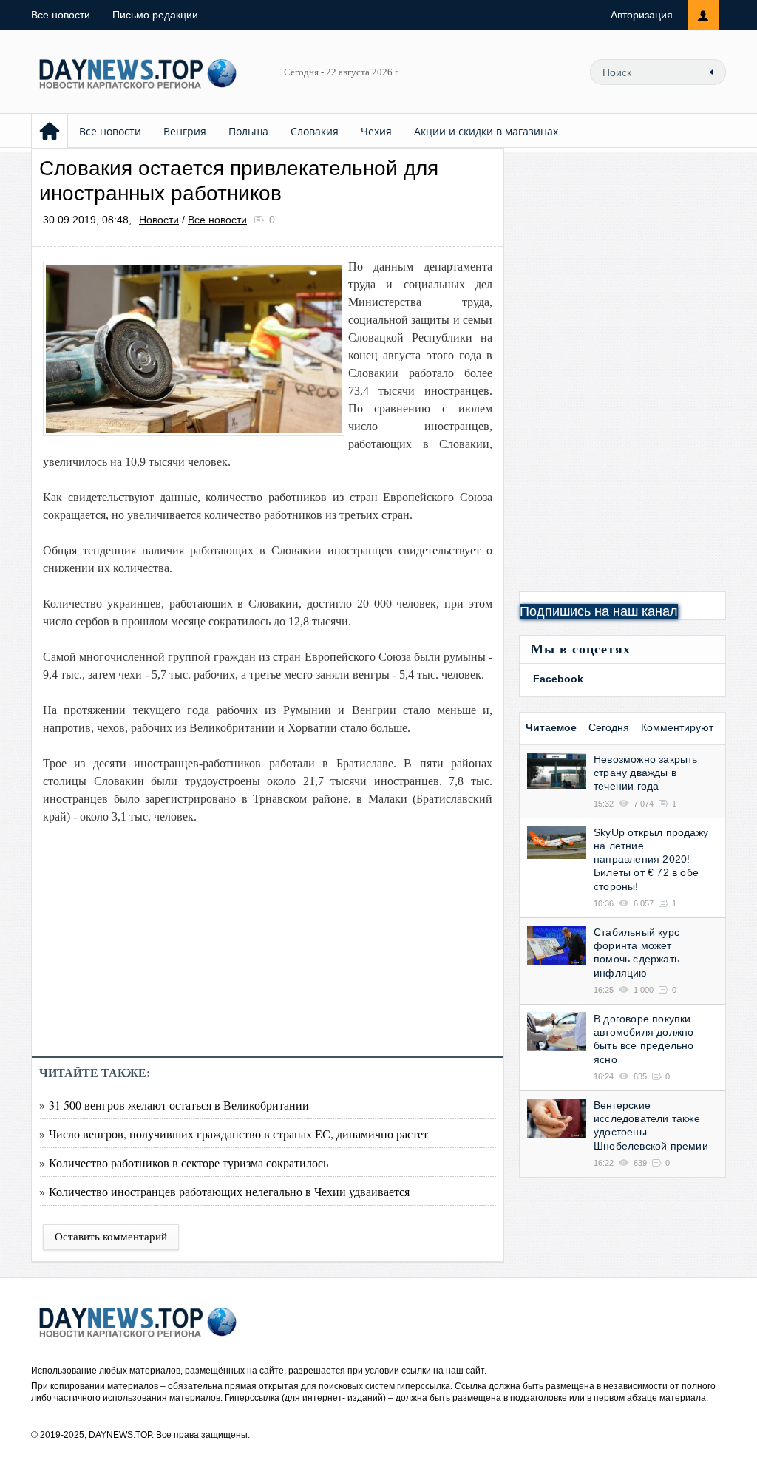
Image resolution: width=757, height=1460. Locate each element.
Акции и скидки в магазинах (486, 131)
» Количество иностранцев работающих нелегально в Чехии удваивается (224, 1191)
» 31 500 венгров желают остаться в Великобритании (174, 1105)
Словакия (315, 131)
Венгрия (184, 131)
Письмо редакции (155, 15)
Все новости (60, 15)
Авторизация (642, 15)
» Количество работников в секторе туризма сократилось (183, 1162)
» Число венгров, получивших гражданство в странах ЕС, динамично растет (233, 1133)
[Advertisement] (267, 952)
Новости (159, 219)
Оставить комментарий (111, 1237)
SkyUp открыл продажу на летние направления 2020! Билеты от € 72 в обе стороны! (651, 859)
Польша (248, 131)
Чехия (376, 131)
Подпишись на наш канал (599, 611)
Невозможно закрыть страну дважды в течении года (646, 772)
